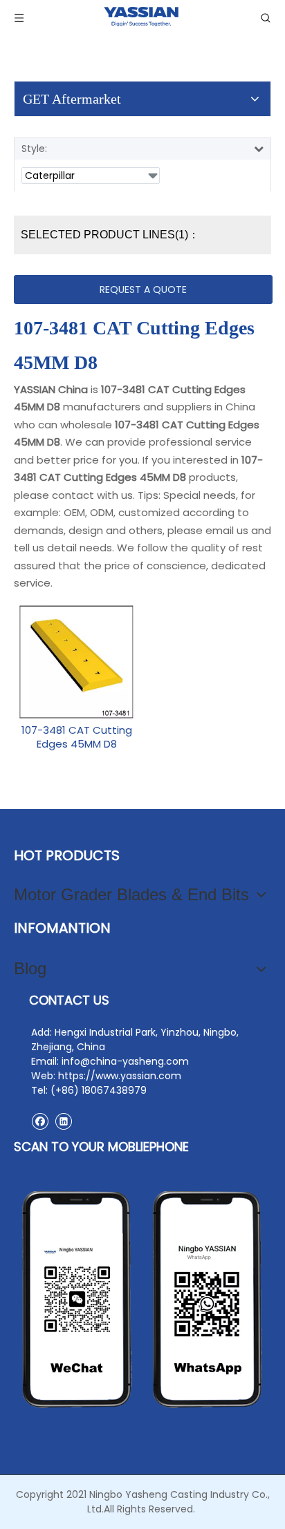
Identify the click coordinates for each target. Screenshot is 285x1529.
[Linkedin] (63, 1121)
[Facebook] (39, 1121)
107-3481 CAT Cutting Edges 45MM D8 (76, 737)
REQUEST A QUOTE (143, 289)
